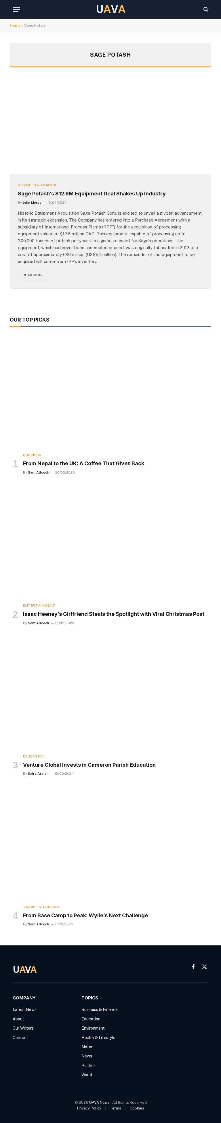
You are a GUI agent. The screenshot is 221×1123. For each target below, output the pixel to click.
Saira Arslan (38, 774)
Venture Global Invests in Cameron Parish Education (89, 765)
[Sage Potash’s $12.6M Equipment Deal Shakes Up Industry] (110, 126)
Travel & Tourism (41, 907)
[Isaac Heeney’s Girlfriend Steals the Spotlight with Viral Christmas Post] (110, 542)
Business (32, 455)
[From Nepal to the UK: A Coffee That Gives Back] (110, 391)
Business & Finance (37, 185)
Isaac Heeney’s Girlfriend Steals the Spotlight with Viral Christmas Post (113, 614)
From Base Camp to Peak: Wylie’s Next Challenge (85, 915)
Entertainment (39, 605)
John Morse (32, 203)
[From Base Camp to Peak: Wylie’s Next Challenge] (110, 843)
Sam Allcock (38, 472)
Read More (33, 275)
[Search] (205, 9)
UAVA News (99, 1102)
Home (15, 25)
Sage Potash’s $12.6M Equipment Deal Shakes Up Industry (92, 194)
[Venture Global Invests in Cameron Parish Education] (110, 692)
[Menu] (16, 9)
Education (33, 756)
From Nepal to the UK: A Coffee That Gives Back (83, 463)
